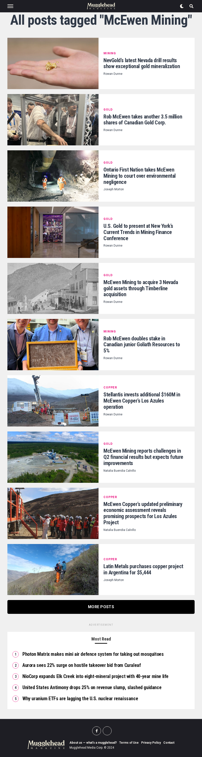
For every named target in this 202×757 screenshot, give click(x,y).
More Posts (101, 606)
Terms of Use (129, 742)
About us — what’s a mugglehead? (93, 742)
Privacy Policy (151, 742)
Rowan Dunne (112, 74)
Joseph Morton (113, 189)
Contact (168, 742)
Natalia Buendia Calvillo (119, 470)
